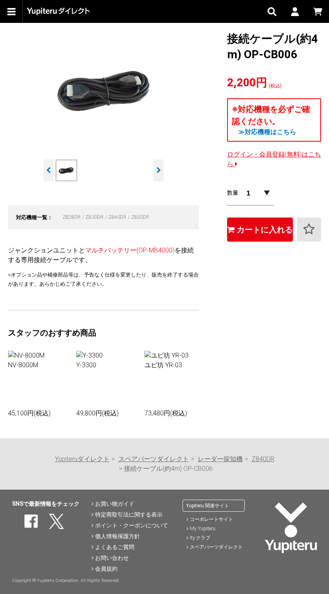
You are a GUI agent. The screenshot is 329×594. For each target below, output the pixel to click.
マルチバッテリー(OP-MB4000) (130, 250)
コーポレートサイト (211, 519)
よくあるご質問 (114, 547)
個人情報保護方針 (117, 536)
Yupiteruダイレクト (82, 459)
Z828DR (72, 217)
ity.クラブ (200, 538)
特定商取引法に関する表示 (128, 514)
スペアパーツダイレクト (153, 459)
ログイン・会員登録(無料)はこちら (274, 159)
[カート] (317, 11)
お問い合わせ (112, 558)
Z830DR (95, 217)
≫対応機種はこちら (267, 132)
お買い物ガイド (114, 503)
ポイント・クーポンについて (131, 525)
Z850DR (140, 217)
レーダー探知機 (220, 459)
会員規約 (106, 569)
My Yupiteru (202, 528)
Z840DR (118, 217)
